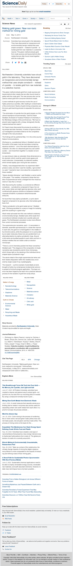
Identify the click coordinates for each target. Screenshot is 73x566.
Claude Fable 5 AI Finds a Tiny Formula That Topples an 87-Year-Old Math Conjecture (57, 156)
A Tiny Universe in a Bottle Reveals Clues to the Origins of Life (57, 133)
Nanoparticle (31, 285)
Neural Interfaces (50, 94)
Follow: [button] (44, 4)
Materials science (32, 291)
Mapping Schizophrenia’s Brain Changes (57, 33)
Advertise (33, 555)
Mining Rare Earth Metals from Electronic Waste (19, 401)
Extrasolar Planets (50, 77)
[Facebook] (12, 62)
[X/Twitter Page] (53, 3)
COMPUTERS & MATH (49, 91)
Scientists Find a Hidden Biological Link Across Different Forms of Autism (21, 480)
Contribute (25, 555)
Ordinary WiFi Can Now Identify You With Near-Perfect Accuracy (57, 129)
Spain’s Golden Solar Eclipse (53, 44)
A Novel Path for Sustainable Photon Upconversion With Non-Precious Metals (20, 459)
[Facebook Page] (49, 3)
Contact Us (8, 549)
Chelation (30, 295)
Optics (46, 85)
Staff (18, 555)
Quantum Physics (50, 88)
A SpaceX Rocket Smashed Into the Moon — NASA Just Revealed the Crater (57, 113)
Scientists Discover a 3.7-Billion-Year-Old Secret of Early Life (21, 496)
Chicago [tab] (37, 359)
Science (29, 288)
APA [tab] (29, 359)
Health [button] (10, 18)
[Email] (25, 62)
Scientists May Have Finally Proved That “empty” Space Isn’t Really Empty (57, 117)
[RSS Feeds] (65, 3)
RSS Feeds (8, 519)
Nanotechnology (10, 286)
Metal (28, 282)
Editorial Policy (52, 555)
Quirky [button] (41, 18)
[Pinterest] (19, 62)
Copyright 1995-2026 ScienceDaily (14, 557)
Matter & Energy (8, 282)
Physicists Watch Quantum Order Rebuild (57, 46)
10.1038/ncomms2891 (12, 352)
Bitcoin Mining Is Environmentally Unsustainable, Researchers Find (20, 443)
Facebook (8, 530)
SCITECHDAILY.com (15, 474)
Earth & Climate (8, 300)
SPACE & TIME (47, 68)
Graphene (8, 292)
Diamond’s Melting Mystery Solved (55, 38)
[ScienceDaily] (14, 3)
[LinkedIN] (22, 62)
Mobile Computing (50, 97)
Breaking (46, 28)
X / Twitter (8, 533)
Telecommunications (12, 289)
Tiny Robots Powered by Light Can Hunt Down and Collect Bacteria (57, 147)
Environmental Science (10, 304)
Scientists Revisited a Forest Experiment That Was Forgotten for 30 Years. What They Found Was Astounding (21, 491)
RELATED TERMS (29, 278)
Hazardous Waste (11, 315)
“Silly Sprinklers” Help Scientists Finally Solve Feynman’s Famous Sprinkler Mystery (56, 138)
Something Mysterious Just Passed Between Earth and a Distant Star (21, 485)
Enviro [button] (25, 18)
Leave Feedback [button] (10, 546)
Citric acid (30, 301)
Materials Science (11, 296)
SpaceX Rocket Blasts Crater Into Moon (57, 41)
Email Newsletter (10, 516)
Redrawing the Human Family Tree (55, 35)
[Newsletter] (69, 3)
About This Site (11, 555)
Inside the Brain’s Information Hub (55, 49)
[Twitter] (16, 62)
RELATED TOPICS (8, 278)
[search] (69, 18)
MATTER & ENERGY (48, 79)
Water (7, 309)
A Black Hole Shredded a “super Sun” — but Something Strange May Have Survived (58, 122)
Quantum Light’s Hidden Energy (54, 56)
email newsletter (45, 11)
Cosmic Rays (49, 74)
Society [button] (33, 18)
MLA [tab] (23, 359)
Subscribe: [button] (59, 4)
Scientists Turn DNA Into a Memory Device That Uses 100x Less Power (57, 151)
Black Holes (48, 71)
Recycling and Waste (12, 312)
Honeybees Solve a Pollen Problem (55, 59)
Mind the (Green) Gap (9, 414)
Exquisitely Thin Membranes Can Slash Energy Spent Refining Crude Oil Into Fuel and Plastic (21, 428)
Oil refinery (30, 298)
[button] (61, 24)
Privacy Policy (42, 555)
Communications (50, 100)
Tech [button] (17, 18)
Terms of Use (63, 555)
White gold (30, 305)
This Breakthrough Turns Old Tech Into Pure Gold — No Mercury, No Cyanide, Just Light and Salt (21, 386)
